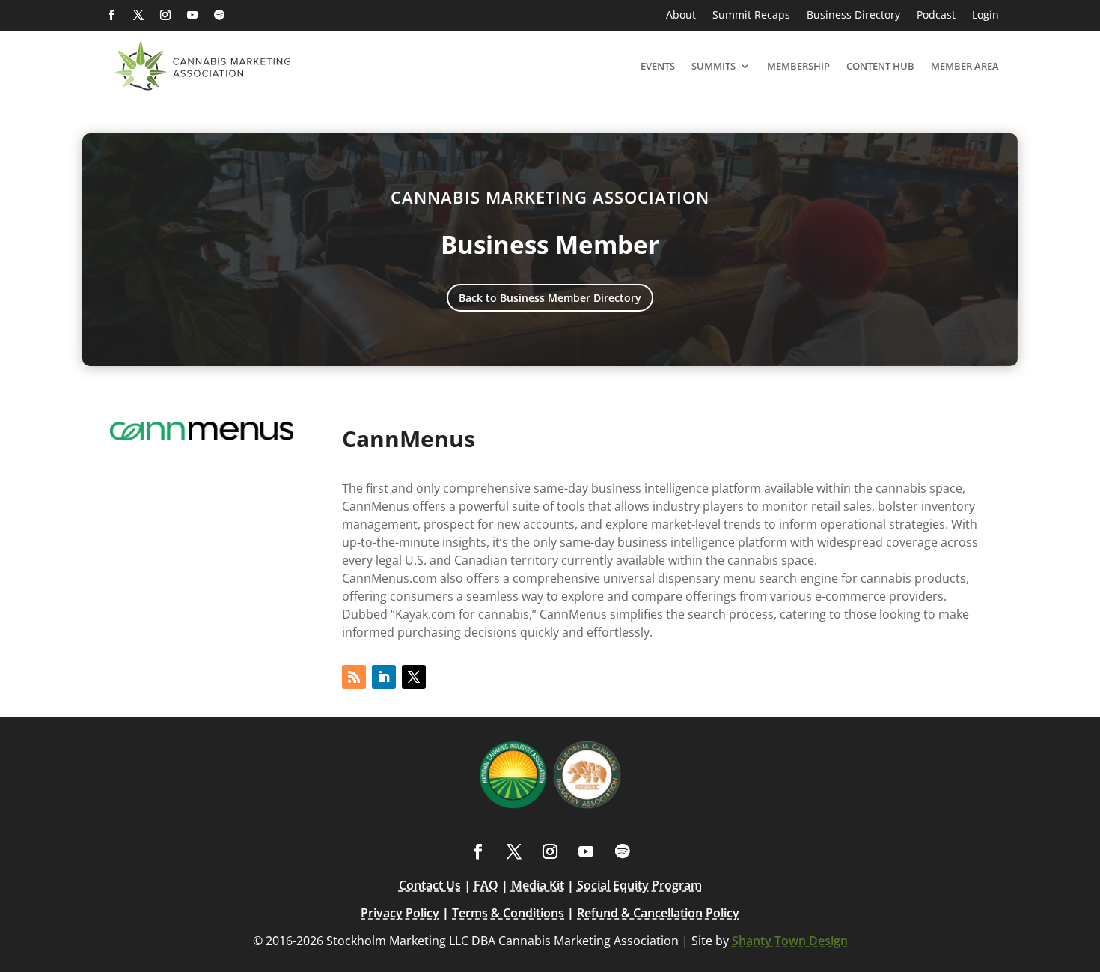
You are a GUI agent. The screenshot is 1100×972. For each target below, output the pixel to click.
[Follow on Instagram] (165, 14)
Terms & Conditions (508, 913)
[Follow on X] (138, 14)
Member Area (965, 66)
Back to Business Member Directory (550, 298)
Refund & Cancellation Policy (658, 913)
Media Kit (537, 885)
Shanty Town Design (790, 940)
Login (985, 16)
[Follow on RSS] (354, 677)
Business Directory (853, 16)
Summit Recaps (751, 16)
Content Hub (880, 66)
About (681, 16)
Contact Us (430, 885)
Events (658, 66)
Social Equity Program (639, 885)
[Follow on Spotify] (219, 14)
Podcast (936, 16)
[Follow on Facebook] (111, 14)
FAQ (486, 885)
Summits (713, 66)
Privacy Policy (400, 913)
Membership (798, 66)
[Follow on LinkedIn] (384, 677)
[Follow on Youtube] (192, 14)
